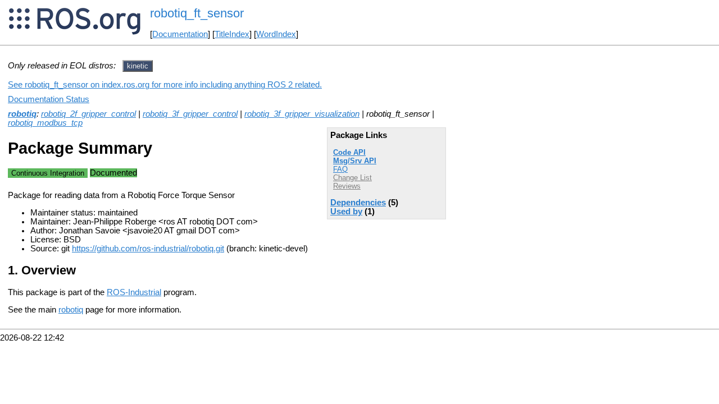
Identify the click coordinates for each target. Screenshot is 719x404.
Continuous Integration (47, 173)
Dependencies (358, 202)
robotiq (22, 113)
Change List (352, 177)
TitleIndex (232, 34)
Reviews (347, 186)
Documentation (180, 34)
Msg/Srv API (354, 161)
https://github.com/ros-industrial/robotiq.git (148, 248)
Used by (346, 211)
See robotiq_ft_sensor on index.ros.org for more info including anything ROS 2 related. (165, 84)
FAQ (340, 169)
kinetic (137, 66)
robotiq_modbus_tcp (45, 122)
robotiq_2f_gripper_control (88, 113)
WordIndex (276, 34)
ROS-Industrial (134, 292)
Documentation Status (48, 99)
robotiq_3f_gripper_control (190, 113)
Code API (349, 152)
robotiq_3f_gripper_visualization (302, 113)
